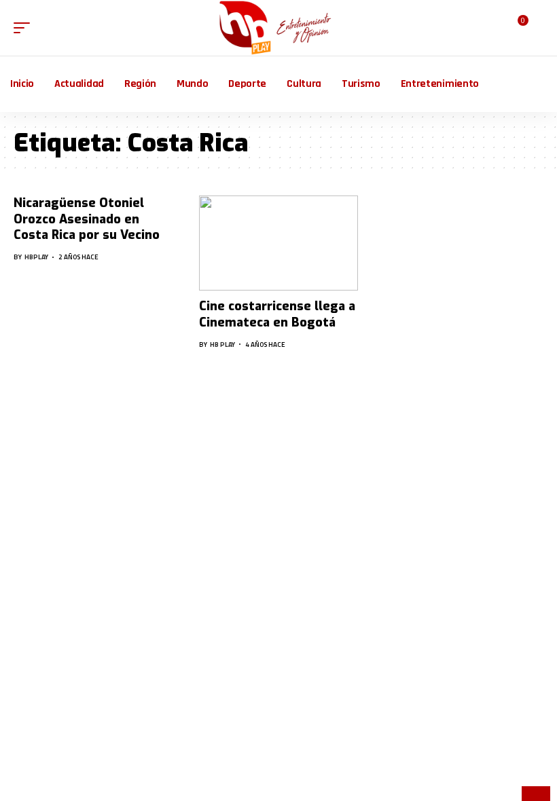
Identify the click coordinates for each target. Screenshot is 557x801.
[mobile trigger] (25, 27)
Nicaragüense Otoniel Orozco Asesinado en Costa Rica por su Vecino (87, 219)
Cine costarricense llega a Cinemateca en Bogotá (277, 314)
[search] (535, 28)
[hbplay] (279, 28)
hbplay (36, 257)
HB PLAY (222, 344)
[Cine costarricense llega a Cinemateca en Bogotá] (278, 243)
